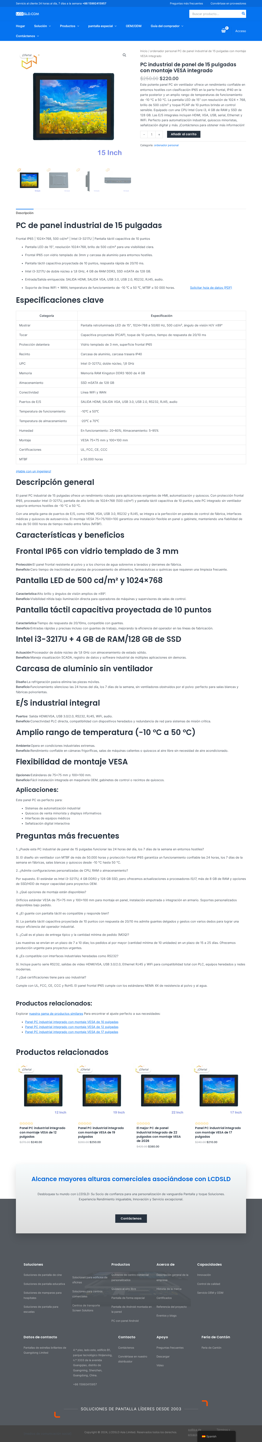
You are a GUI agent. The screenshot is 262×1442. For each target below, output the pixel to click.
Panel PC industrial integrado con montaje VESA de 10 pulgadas (71, 1022)
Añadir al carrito (184, 134)
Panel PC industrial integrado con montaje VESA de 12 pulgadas (71, 1027)
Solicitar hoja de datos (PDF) (211, 288)
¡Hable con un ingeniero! (33, 471)
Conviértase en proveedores (228, 3)
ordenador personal (163, 51)
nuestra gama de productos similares (56, 1014)
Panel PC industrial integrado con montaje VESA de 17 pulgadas (71, 1032)
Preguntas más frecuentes (186, 3)
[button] (124, 55)
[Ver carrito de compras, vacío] (223, 31)
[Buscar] (243, 14)
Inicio (143, 51)
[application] (49, 26)
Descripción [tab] (25, 213)
